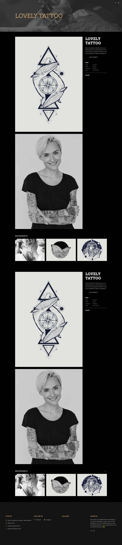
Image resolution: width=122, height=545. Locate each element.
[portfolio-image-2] (49, 84)
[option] (29, 250)
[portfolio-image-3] (49, 181)
